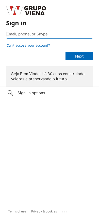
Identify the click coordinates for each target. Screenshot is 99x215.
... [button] (65, 210)
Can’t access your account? (28, 45)
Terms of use (17, 211)
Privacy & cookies (44, 211)
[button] (49, 93)
